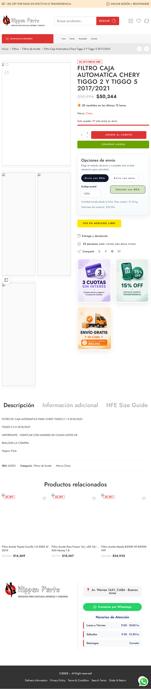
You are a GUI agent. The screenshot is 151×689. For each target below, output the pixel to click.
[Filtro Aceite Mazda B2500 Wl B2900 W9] (125, 517)
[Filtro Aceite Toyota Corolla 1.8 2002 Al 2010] (26, 517)
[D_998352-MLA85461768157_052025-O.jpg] (19, 334)
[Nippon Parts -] (23, 21)
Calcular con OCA (128, 189)
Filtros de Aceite (31, 49)
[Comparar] (7, 72)
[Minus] (87, 137)
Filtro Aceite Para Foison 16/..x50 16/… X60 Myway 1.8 (75, 548)
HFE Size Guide (127, 405)
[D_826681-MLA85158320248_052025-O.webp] (36, 114)
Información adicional (70, 405)
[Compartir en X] (99, 251)
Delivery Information (36, 680)
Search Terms (99, 680)
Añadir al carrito (118, 134)
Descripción (18, 405)
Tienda (72, 38)
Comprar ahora (113, 144)
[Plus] (87, 133)
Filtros (15, 49)
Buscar (104, 21)
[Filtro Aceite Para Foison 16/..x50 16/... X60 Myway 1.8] (146, 49)
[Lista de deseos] (7, 65)
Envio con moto (124, 178)
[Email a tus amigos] (119, 251)
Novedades (83, 38)
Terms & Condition (78, 680)
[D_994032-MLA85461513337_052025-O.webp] (54, 224)
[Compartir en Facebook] (105, 251)
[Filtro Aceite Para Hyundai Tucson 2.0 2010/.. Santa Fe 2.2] (139, 49)
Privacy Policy (57, 680)
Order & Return (117, 680)
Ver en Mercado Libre (99, 223)
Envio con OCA (95, 178)
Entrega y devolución (94, 236)
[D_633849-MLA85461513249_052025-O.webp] (19, 224)
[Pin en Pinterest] (112, 251)
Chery (89, 113)
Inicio (64, 38)
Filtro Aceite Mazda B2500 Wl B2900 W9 (123, 548)
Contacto (94, 38)
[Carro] (130, 21)
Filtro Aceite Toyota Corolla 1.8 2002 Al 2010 (25, 548)
